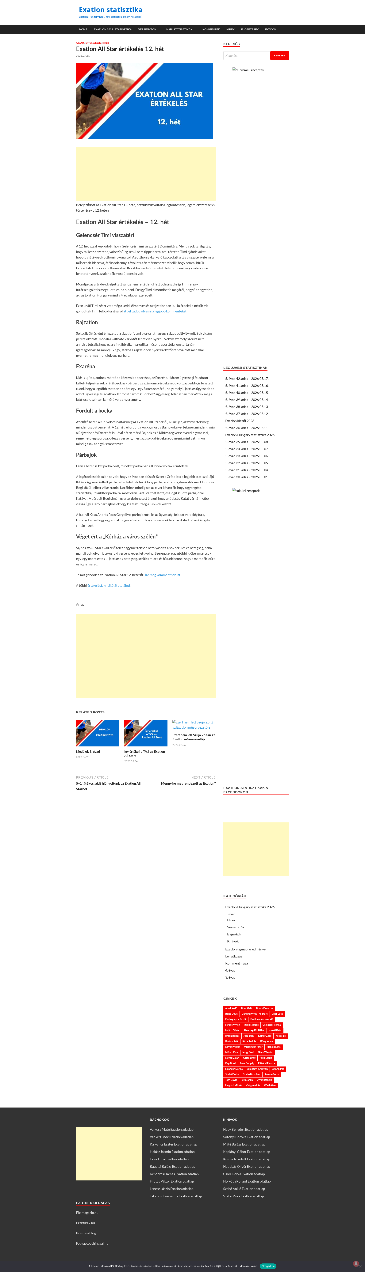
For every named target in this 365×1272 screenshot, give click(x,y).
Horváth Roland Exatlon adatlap (247, 1181)
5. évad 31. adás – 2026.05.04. (247, 470)
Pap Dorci (230, 1063)
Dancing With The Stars (255, 1014)
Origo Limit (249, 1058)
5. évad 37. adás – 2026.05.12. (247, 414)
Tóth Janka (247, 1080)
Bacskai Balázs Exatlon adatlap (172, 1166)
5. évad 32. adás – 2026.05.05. (247, 463)
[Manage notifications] (356, 1264)
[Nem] (360, 1266)
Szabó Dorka (232, 1074)
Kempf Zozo (264, 1036)
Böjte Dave (231, 1014)
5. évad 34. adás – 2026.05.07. (247, 449)
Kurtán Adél (231, 1041)
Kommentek (211, 29)
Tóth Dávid (231, 1080)
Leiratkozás (233, 956)
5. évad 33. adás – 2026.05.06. (247, 456)
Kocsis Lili (280, 1036)
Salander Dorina (234, 1069)
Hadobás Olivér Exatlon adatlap (246, 1166)
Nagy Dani (248, 1052)
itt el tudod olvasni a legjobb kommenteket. (155, 311)
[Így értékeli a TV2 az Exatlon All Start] (146, 734)
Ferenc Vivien (232, 1025)
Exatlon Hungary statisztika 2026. (250, 435)
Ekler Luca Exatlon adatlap (169, 1159)
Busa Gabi (246, 1008)
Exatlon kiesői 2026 (239, 421)
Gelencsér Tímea (272, 1025)
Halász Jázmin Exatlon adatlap (172, 1151)
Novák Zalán (232, 1058)
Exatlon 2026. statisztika (113, 29)
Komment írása (236, 963)
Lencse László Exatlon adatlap (172, 1189)
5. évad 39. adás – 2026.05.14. (247, 400)
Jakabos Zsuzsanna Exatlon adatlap (176, 1196)
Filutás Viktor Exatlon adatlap (172, 1181)
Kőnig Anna (266, 1041)
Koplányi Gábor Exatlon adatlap (246, 1151)
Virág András (253, 1085)
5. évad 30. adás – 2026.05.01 (246, 477)
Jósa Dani (249, 1036)
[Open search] (287, 29)
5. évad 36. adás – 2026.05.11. (247, 428)
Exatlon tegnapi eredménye (245, 949)
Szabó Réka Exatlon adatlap (243, 1196)
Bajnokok (234, 934)
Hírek (230, 29)
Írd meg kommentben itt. (162, 575)
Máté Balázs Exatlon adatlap (244, 1144)
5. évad (230, 914)
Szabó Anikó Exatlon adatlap (244, 1189)
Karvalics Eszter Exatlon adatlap (173, 1144)
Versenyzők (147, 29)
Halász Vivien (232, 1030)
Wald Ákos (270, 1085)
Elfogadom (268, 1266)
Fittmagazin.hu (87, 1212)
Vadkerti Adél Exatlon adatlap (172, 1137)
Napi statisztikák (179, 29)
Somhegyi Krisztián (257, 1069)
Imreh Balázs (232, 1036)
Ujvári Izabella (264, 1080)
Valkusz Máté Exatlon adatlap (172, 1129)
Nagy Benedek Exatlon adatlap (245, 1129)
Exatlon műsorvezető (261, 1019)
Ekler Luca (277, 1014)
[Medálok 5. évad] (97, 734)
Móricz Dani (231, 1052)
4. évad (80, 43)
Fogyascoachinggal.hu (92, 1243)
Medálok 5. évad (88, 751)
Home (83, 29)
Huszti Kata (275, 1030)
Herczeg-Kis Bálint (254, 1030)
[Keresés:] (256, 55)
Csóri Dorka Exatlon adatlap (244, 1174)
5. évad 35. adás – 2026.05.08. (247, 442)
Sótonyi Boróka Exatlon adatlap (246, 1137)
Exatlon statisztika (111, 9)
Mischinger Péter (253, 1047)
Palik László (265, 1058)
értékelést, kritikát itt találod (108, 585)
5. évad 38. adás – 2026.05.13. (247, 407)
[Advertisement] (146, 174)
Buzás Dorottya (264, 1008)
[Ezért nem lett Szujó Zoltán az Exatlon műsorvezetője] (194, 726)
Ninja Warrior (265, 1052)
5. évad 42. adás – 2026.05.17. (247, 378)
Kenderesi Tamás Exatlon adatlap (174, 1174)
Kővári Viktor (232, 1047)
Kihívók (233, 941)
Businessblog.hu (88, 1233)
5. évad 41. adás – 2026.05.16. (247, 385)
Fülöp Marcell (251, 1025)
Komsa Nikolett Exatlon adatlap (246, 1159)
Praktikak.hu (85, 1223)
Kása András (249, 1041)
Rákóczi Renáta (266, 1063)
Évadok (270, 29)
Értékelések (93, 43)
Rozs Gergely (247, 1063)
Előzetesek (250, 29)
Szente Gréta (271, 1074)
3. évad (230, 977)
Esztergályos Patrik (235, 1019)
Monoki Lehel (274, 1047)
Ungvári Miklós (233, 1085)
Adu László (231, 1008)
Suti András (278, 1069)
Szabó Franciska (251, 1074)
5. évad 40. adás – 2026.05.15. (247, 393)
